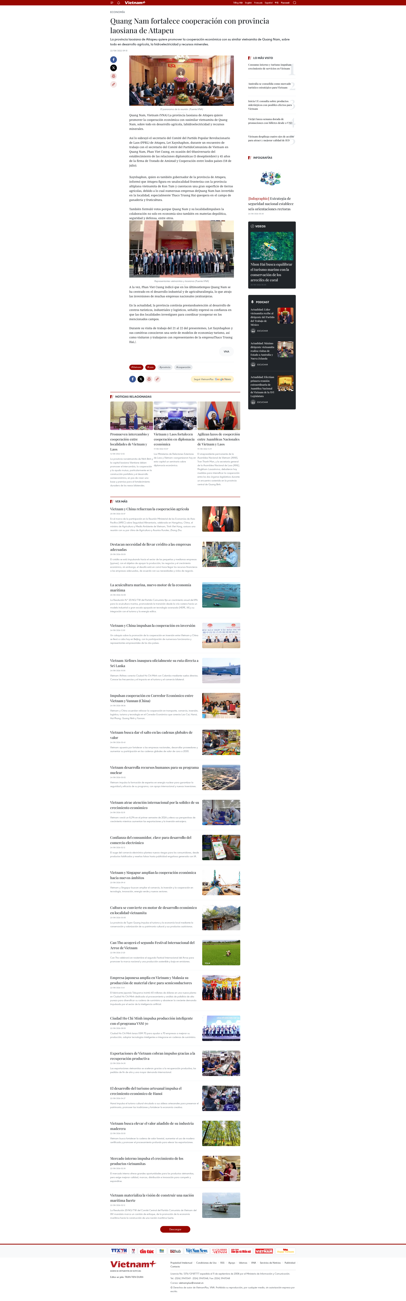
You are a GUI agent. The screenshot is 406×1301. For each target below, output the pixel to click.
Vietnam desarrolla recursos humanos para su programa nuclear (154, 770)
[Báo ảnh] (264, 1251)
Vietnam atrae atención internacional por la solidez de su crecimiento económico (154, 805)
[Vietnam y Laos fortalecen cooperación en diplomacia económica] (175, 415)
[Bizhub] (175, 1251)
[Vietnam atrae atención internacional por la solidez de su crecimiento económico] (221, 812)
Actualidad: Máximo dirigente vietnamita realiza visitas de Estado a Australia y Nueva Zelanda (262, 351)
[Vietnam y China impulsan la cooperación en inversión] (221, 635)
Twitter (113, 68)
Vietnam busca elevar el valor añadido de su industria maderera (152, 1126)
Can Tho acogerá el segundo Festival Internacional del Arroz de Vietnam (152, 945)
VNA (253, 1262)
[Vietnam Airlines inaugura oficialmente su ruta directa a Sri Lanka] (221, 670)
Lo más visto (263, 58)
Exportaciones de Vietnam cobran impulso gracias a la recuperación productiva (152, 1056)
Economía (117, 12)
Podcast (262, 302)
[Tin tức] (147, 1251)
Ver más (121, 501)
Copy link (113, 84)
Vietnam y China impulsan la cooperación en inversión (152, 625)
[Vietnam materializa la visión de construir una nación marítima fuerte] (221, 1205)
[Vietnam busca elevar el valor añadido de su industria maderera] (221, 1133)
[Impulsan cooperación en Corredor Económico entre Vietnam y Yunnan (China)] (221, 705)
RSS (222, 1262)
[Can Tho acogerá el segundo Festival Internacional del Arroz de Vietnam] (221, 952)
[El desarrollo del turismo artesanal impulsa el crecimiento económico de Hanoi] (221, 1098)
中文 (277, 3)
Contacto (175, 1266)
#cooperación (183, 367)
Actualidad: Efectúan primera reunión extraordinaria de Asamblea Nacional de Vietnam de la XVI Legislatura (262, 386)
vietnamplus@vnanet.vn (191, 1282)
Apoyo (231, 1262)
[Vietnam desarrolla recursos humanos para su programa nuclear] (221, 777)
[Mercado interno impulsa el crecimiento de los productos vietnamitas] (221, 1168)
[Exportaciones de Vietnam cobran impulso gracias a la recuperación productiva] (221, 1063)
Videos (260, 226)
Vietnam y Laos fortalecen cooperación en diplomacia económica (174, 439)
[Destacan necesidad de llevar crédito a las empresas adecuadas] (221, 554)
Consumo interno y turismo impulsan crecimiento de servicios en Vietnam (269, 66)
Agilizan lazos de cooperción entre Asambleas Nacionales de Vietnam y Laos (218, 439)
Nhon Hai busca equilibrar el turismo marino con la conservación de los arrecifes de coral (271, 272)
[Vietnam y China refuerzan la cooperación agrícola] (221, 519)
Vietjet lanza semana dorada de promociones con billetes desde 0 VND (270, 120)
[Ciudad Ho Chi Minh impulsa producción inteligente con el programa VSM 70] (221, 1028)
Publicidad (290, 1262)
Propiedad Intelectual (181, 1262)
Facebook (113, 59)
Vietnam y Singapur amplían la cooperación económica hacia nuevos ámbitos (153, 875)
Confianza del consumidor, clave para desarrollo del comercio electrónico (150, 840)
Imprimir (113, 76)
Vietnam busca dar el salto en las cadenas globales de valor (151, 735)
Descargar (175, 1229)
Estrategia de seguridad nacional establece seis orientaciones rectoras (271, 203)
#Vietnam (136, 367)
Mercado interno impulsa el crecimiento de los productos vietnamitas (146, 1161)
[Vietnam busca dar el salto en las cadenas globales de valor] (221, 742)
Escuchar (262, 330)
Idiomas (243, 1262)
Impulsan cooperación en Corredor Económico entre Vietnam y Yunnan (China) (151, 698)
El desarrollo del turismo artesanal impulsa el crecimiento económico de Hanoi (145, 1091)
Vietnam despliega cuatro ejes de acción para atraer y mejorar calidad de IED (271, 138)
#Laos (150, 367)
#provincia (165, 367)
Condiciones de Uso (206, 1262)
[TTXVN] (119, 1251)
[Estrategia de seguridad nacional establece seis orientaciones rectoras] (272, 178)
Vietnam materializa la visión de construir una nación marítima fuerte (152, 1198)
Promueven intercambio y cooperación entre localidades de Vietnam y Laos (129, 441)
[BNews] (162, 1251)
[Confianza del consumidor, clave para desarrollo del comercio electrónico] (221, 847)
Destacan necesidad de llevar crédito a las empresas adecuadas (150, 547)
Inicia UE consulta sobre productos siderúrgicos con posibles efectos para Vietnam (270, 104)
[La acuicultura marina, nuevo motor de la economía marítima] (221, 595)
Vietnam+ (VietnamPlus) (135, 2)
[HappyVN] (285, 1251)
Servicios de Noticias (270, 1262)
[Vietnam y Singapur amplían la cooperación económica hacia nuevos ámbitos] (221, 882)
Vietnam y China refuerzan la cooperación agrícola (149, 508)
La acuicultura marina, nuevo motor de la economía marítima (150, 587)
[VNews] (133, 1251)
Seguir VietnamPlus (203, 379)
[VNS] (197, 1251)
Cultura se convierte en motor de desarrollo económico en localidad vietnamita (153, 910)
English (248, 2)
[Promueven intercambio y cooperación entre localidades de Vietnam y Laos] (131, 415)
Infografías (262, 158)
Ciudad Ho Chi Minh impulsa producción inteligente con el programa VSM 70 (151, 1021)
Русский (285, 3)
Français (258, 2)
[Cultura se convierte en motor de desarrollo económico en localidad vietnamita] (221, 917)
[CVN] (219, 1251)
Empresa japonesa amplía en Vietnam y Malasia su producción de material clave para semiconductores (151, 980)
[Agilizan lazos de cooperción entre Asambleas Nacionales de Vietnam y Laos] (218, 415)
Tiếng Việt (238, 2)
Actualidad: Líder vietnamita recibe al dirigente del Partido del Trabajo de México (263, 317)
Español (268, 2)
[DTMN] (241, 1251)
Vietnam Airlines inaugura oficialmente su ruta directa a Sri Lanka (154, 663)
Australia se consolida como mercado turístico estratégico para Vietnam (269, 85)
